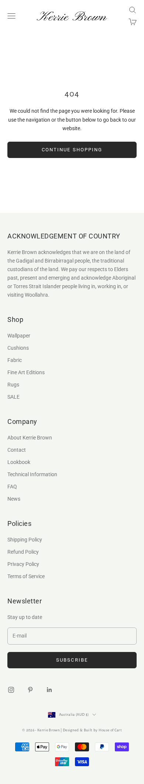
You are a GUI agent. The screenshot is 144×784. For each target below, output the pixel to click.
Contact (16, 450)
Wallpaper (18, 336)
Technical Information (32, 474)
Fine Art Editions (26, 372)
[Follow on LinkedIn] (49, 690)
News (13, 499)
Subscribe (72, 660)
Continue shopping (72, 149)
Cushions (18, 348)
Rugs (13, 385)
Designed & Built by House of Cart (92, 730)
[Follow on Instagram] (11, 690)
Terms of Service (26, 576)
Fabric (14, 360)
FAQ (12, 487)
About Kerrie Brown (29, 438)
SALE (13, 397)
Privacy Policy (23, 564)
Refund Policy (23, 552)
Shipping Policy (24, 540)
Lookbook (18, 462)
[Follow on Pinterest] (30, 690)
